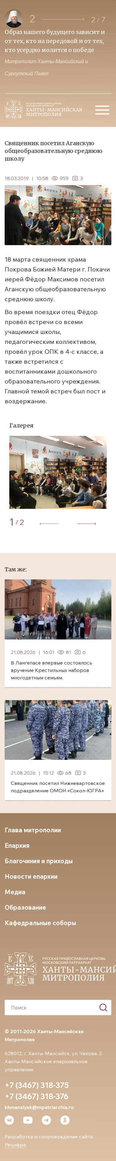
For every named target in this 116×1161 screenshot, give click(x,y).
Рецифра (15, 1145)
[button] (62, 19)
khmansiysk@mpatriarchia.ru (39, 1107)
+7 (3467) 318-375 (37, 1085)
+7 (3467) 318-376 (36, 1096)
